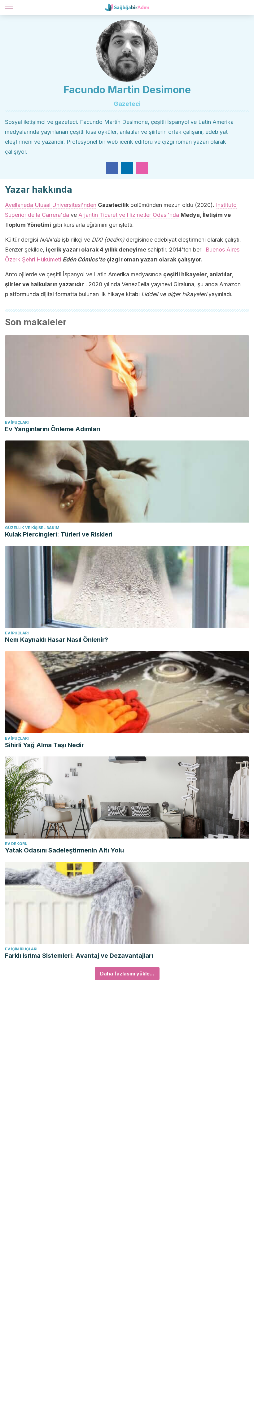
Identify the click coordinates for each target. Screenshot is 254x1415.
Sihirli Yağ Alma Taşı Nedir (44, 745)
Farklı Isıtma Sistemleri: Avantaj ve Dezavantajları (79, 955)
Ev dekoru (16, 843)
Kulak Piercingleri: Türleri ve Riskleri (58, 534)
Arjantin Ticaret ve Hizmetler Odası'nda (128, 215)
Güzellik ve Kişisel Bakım (32, 527)
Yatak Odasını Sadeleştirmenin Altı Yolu (64, 850)
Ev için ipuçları (21, 949)
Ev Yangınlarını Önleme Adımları (52, 429)
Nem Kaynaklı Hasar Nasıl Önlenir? (56, 639)
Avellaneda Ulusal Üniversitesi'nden (50, 205)
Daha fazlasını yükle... (127, 973)
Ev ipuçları (17, 422)
